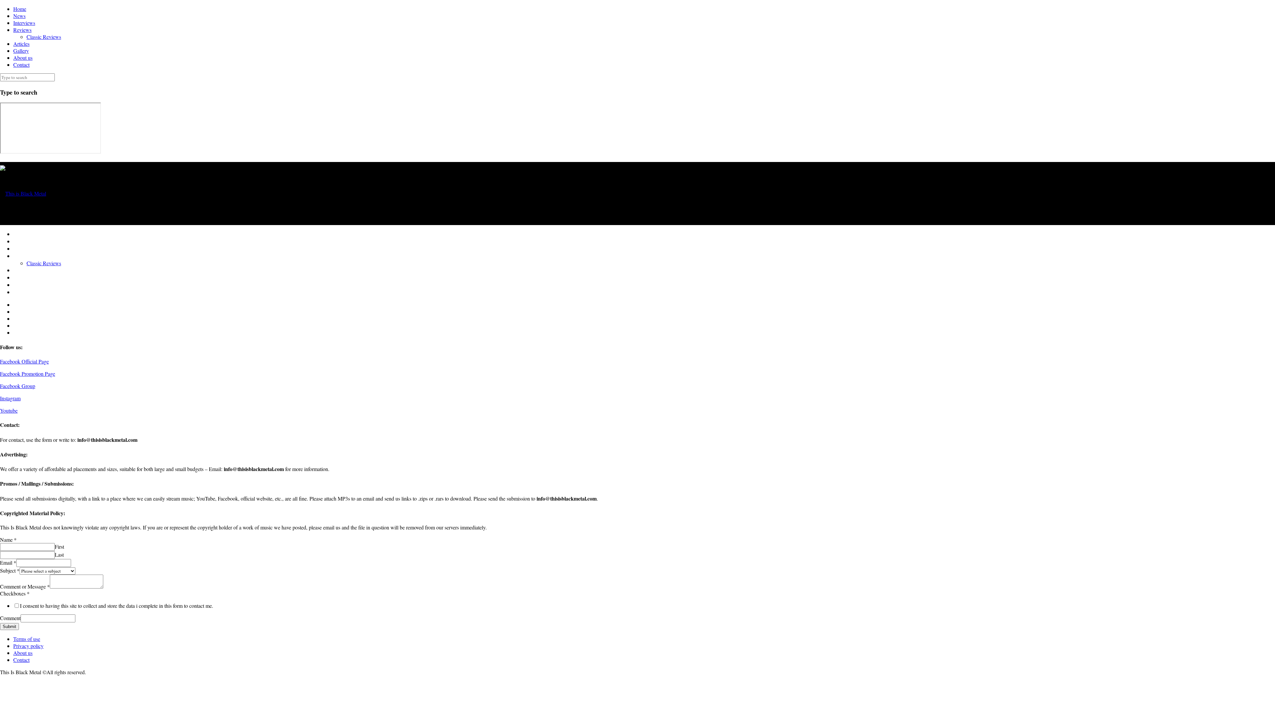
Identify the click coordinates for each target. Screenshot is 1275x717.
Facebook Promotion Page (27, 373)
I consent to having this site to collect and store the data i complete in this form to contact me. (116, 605)
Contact (21, 64)
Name (8, 539)
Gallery (21, 50)
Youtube (9, 410)
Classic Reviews (44, 36)
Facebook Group (17, 385)
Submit (9, 626)
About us (23, 57)
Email (8, 562)
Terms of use (26, 638)
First (59, 546)
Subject (10, 570)
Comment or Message (25, 586)
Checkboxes (15, 593)
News (19, 15)
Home (19, 8)
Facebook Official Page (24, 361)
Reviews (22, 29)
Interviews (24, 22)
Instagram (10, 398)
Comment (10, 617)
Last (59, 554)
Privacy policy (28, 645)
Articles (21, 43)
